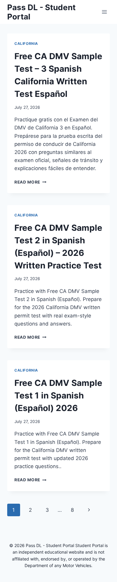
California (26, 43)
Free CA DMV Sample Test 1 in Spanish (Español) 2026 (58, 395)
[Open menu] (104, 11)
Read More (30, 182)
